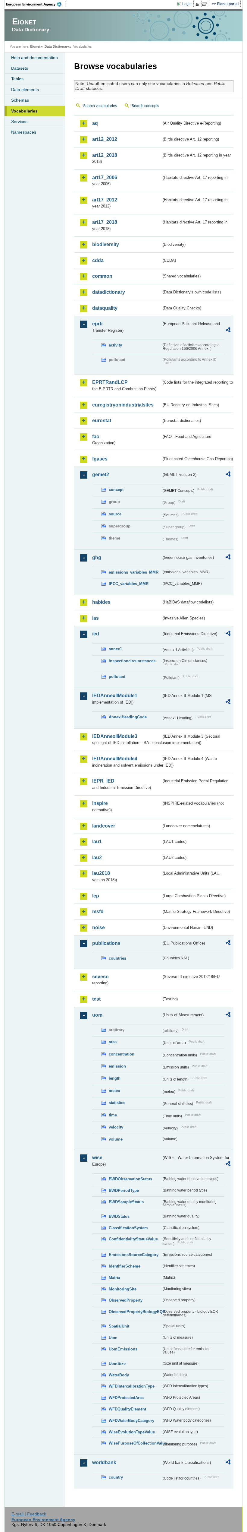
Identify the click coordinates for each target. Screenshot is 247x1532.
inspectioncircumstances (132, 661)
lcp (95, 895)
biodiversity (105, 244)
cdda (98, 260)
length (114, 1078)
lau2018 (101, 873)
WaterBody (119, 1375)
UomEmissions (123, 1349)
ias (95, 618)
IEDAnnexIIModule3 (114, 736)
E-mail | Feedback (28, 1513)
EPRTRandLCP (110, 382)
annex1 (115, 649)
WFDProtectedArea (126, 1397)
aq (95, 123)
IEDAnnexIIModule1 (114, 695)
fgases (100, 458)
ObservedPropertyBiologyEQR (135, 1311)
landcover (103, 825)
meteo (114, 1090)
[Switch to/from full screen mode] (205, 4)
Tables (17, 78)
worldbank (104, 1462)
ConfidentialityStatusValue (133, 1239)
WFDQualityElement (127, 1409)
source (115, 514)
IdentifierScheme (124, 1266)
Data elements (25, 89)
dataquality (104, 308)
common (102, 276)
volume (116, 1139)
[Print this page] (198, 4)
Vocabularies (24, 111)
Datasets (19, 68)
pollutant (117, 676)
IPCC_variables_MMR (129, 583)
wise (97, 1157)
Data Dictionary (57, 46)
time (113, 1115)
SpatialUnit (119, 1326)
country (116, 1477)
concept (116, 489)
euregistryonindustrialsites (123, 404)
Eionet (35, 46)
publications (106, 943)
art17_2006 (104, 177)
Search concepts (145, 106)
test (96, 999)
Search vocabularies (100, 106)
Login (187, 4)
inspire (100, 803)
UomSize (117, 1363)
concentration (121, 1054)
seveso (100, 976)
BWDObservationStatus (130, 1179)
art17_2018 (104, 222)
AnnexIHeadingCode (128, 717)
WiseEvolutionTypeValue (132, 1432)
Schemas (20, 100)
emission (117, 1066)
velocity (116, 1127)
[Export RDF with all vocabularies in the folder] (228, 330)
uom (97, 1015)
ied (95, 633)
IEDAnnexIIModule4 (114, 758)
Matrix (114, 1277)
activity (115, 345)
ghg (96, 557)
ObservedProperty (125, 1300)
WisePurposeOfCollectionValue (135, 1443)
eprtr (97, 323)
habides (101, 602)
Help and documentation (34, 57)
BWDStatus (119, 1216)
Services (19, 121)
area (113, 1042)
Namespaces (23, 132)
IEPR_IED (103, 780)
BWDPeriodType (124, 1190)
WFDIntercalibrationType (132, 1386)
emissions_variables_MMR (133, 572)
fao (95, 436)
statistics (117, 1102)
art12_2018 (104, 155)
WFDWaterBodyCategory (131, 1420)
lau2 (97, 857)
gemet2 (100, 474)
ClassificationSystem (128, 1228)
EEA (35, 4)
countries (117, 958)
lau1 (97, 841)
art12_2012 (104, 139)
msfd (98, 911)
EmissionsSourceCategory (133, 1254)
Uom (113, 1337)
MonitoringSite (122, 1289)
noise (98, 927)
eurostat (101, 420)
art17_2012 (104, 199)
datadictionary (108, 292)
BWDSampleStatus (126, 1202)
